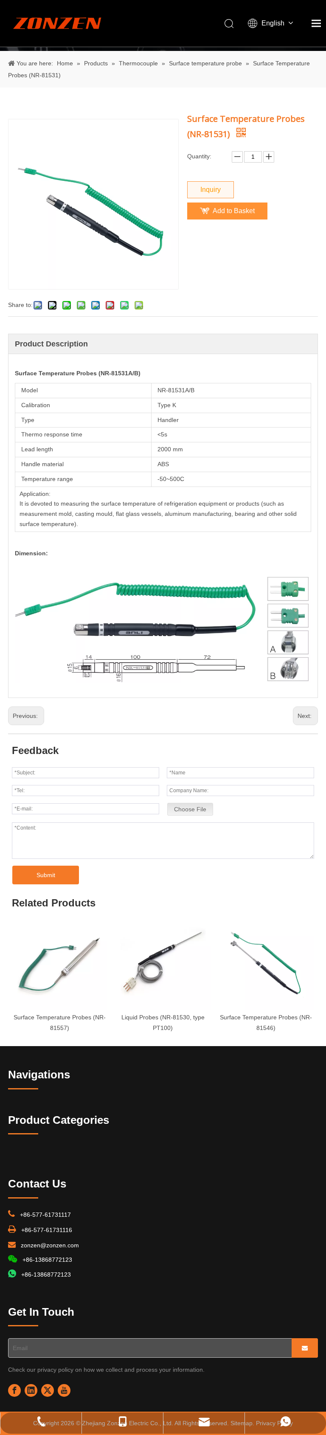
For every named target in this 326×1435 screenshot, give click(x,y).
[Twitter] (47, 1390)
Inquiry (210, 189)
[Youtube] (64, 1390)
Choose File (190, 809)
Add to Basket (234, 210)
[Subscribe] (305, 1348)
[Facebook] (14, 1390)
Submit (46, 875)
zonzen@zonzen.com (50, 1245)
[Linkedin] (31, 1390)
